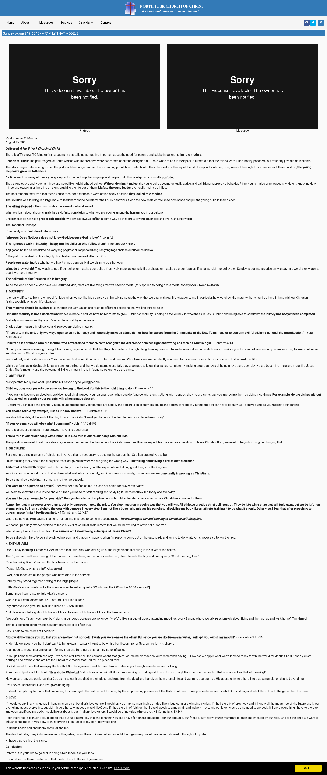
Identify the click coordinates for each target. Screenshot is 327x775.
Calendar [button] (86, 23)
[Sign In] (321, 23)
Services (66, 22)
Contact (106, 22)
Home (10, 22)
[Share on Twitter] (313, 23)
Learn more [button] (122, 768)
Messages (46, 22)
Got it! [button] (308, 768)
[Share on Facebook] (307, 23)
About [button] (26, 23)
